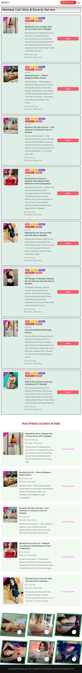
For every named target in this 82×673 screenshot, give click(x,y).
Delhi (34, 631)
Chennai (63, 658)
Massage (28, 327)
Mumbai (29, 57)
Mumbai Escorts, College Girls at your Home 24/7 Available (38, 27)
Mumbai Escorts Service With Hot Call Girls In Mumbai (38, 233)
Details (68, 38)
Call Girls (28, 124)
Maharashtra (37, 57)
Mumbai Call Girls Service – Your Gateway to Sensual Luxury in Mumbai (39, 130)
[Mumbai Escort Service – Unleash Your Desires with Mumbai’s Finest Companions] (10, 177)
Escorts (27, 24)
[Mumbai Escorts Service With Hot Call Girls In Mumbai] (10, 233)
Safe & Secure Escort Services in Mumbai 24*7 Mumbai (39, 382)
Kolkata (63, 631)
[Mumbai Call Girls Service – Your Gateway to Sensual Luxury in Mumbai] (10, 126)
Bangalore (9, 658)
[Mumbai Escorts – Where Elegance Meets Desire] (10, 74)
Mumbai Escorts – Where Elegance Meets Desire (36, 76)
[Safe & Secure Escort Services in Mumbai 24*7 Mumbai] (10, 380)
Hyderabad (37, 658)
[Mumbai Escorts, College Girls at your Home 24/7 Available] (10, 25)
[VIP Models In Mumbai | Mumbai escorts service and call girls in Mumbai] (10, 277)
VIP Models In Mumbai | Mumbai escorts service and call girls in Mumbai (39, 281)
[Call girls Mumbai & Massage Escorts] (10, 328)
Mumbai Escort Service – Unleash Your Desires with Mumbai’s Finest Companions (38, 181)
